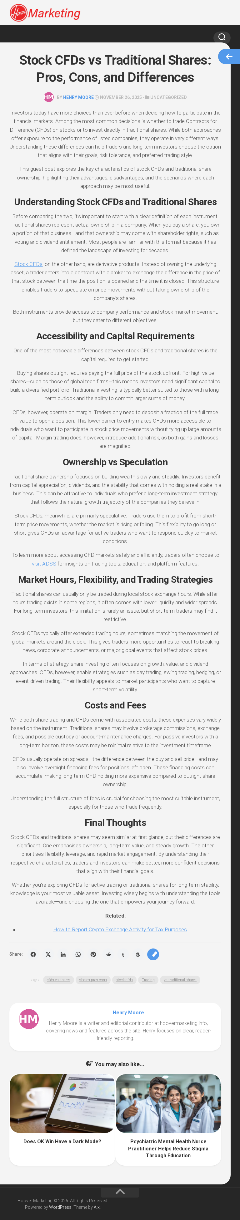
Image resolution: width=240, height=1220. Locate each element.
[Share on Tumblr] (123, 954)
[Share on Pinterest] (93, 954)
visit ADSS (44, 564)
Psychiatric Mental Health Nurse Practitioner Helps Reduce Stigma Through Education (168, 1149)
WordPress (60, 1207)
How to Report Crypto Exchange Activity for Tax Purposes (120, 929)
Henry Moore (78, 97)
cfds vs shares (58, 980)
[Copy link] (153, 954)
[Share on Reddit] (108, 954)
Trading (148, 980)
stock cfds (124, 980)
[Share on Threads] (138, 954)
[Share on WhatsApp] (78, 954)
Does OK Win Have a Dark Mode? (62, 1141)
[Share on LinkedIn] (63, 954)
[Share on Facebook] (33, 954)
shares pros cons (93, 980)
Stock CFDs (28, 264)
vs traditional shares (180, 980)
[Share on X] (48, 954)
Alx (97, 1207)
